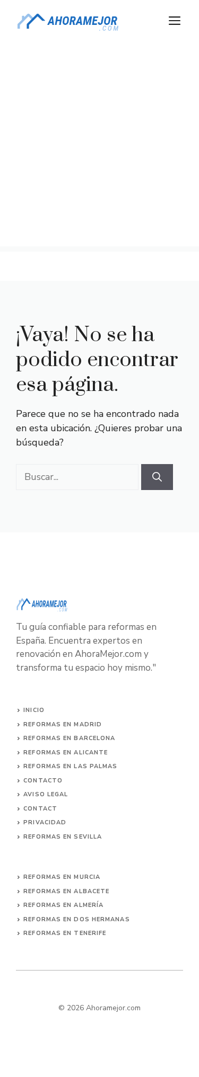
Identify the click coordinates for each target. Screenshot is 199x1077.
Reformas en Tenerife (64, 933)
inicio (34, 710)
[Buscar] (157, 477)
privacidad (44, 822)
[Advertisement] (99, 147)
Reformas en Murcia (61, 877)
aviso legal (45, 794)
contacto (43, 781)
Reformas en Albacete (66, 891)
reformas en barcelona (69, 738)
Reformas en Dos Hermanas (76, 919)
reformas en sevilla (62, 837)
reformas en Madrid (62, 724)
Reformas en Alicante (65, 752)
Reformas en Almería (63, 905)
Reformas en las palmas (70, 766)
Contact (40, 809)
